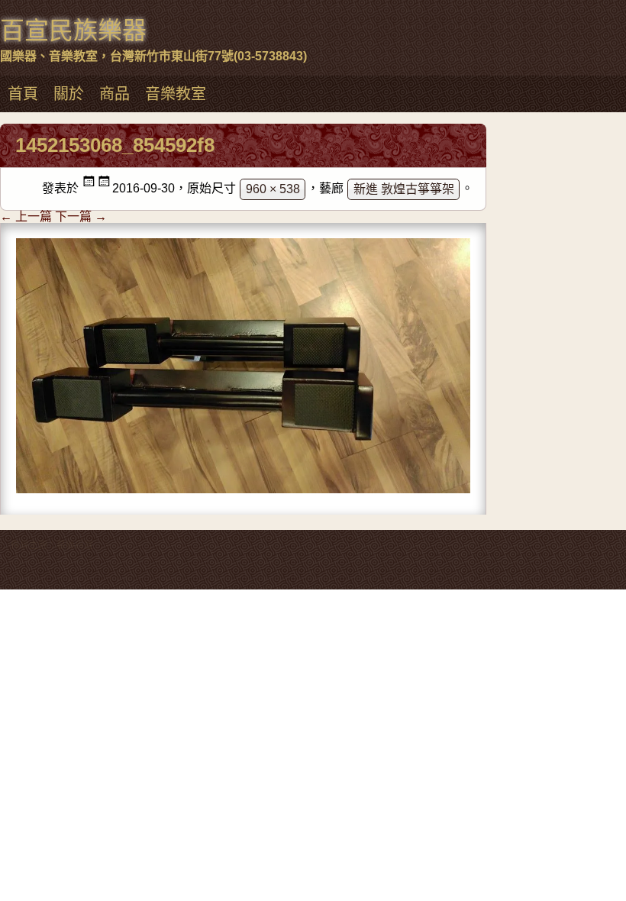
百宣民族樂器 (73, 30)
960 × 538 (273, 188)
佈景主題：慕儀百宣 (52, 545)
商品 (114, 94)
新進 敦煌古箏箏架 (403, 188)
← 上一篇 (26, 216)
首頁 (23, 94)
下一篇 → (81, 216)
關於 (68, 94)
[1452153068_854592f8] (243, 488)
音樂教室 (175, 94)
